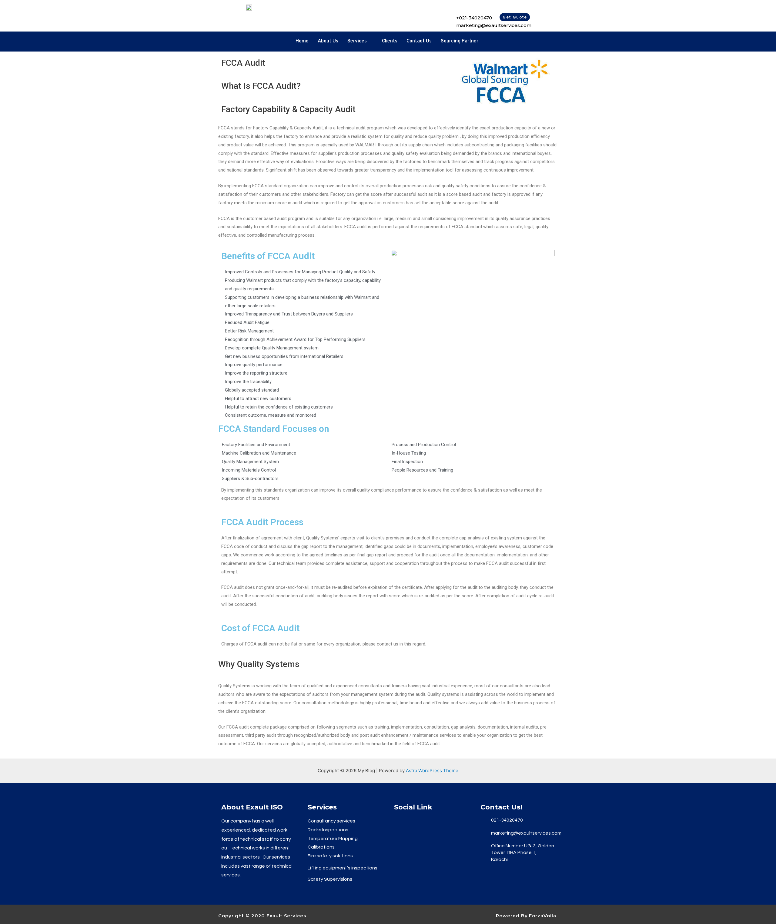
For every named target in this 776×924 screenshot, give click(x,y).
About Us (328, 41)
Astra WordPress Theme (432, 770)
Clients (389, 41)
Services (357, 41)
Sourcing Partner (459, 41)
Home (302, 41)
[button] (515, 17)
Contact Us (419, 41)
